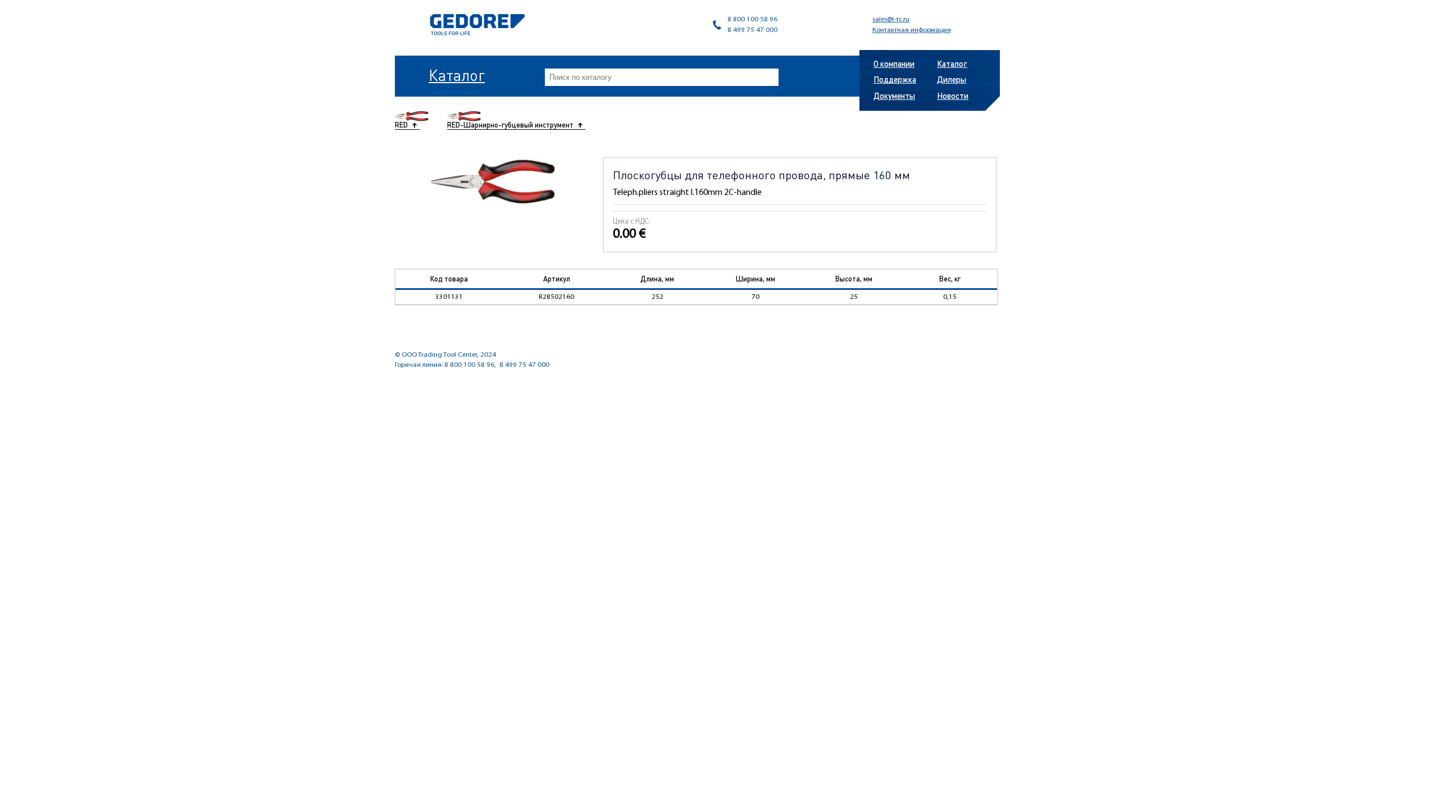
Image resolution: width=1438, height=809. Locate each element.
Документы (894, 95)
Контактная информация (911, 30)
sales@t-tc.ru (890, 19)
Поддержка (894, 79)
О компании (893, 63)
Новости (952, 95)
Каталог (457, 74)
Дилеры (951, 79)
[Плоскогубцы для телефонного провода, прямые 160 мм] (493, 181)
